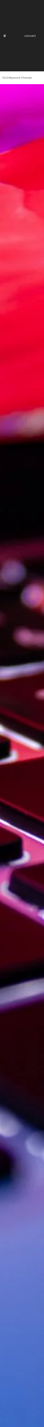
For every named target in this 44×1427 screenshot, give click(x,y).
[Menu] (4, 35)
